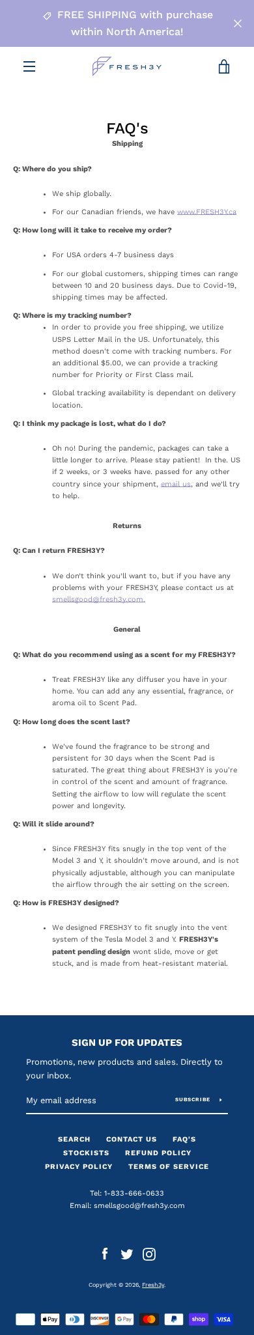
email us (176, 484)
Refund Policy (158, 1153)
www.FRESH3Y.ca (206, 212)
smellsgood (72, 599)
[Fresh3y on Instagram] (149, 1254)
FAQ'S (184, 1139)
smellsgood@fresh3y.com (139, 1206)
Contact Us (131, 1139)
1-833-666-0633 (134, 1193)
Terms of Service (168, 1166)
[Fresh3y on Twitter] (127, 1254)
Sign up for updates (127, 1042)
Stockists (86, 1153)
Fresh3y (153, 1285)
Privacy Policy (79, 1166)
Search (74, 1139)
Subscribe (192, 1100)
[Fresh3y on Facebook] (104, 1254)
